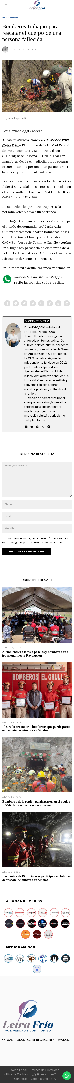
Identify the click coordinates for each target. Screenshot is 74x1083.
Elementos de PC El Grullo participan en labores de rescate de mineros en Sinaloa (36, 878)
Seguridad (10, 17)
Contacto (20, 1079)
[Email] (67, 303)
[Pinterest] (33, 303)
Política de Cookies (15, 1074)
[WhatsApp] (43, 427)
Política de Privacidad (45, 1070)
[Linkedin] (41, 303)
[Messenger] (16, 303)
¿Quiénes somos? (44, 1074)
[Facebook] (7, 303)
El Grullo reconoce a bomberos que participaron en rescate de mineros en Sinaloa (36, 728)
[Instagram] (37, 427)
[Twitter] (24, 303)
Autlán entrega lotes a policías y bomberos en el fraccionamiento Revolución (35, 653)
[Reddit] (58, 303)
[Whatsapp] (50, 303)
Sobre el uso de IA (43, 1079)
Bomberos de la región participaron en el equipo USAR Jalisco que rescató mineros (36, 803)
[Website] (48, 427)
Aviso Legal (19, 1070)
